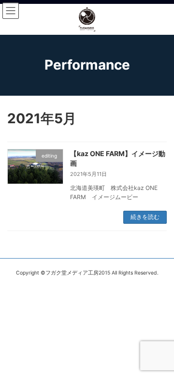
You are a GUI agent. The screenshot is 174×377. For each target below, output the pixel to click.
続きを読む (145, 216)
